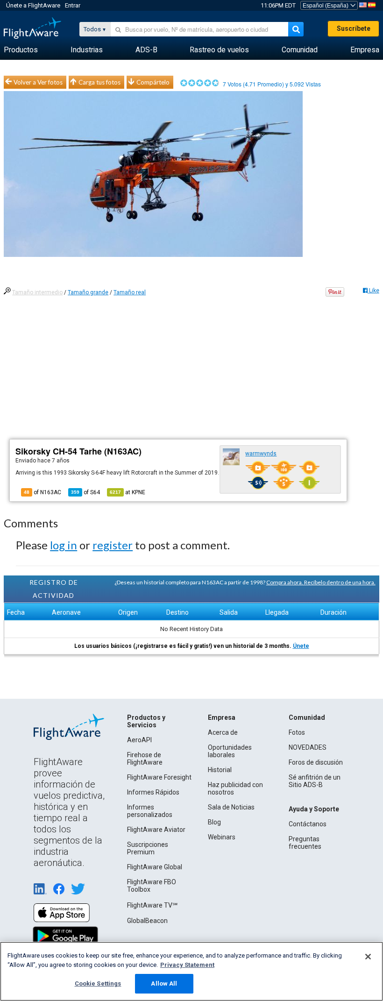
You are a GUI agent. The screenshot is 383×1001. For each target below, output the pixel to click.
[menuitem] (20, 50)
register (112, 545)
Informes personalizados (149, 810)
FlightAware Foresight (159, 777)
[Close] (368, 956)
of (85, 492)
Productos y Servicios (146, 721)
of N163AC (42, 492)
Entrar (72, 5)
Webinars (221, 837)
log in (63, 545)
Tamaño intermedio (37, 292)
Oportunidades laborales (230, 751)
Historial (220, 770)
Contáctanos (307, 824)
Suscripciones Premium (147, 848)
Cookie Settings (98, 983)
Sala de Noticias (231, 807)
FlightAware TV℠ (152, 905)
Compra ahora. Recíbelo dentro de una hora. (321, 582)
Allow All (164, 983)
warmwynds (261, 453)
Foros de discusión (316, 762)
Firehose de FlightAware (145, 758)
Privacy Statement (187, 964)
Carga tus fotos (99, 82)
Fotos (297, 732)
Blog (214, 822)
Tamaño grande (88, 292)
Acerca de (223, 732)
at (127, 492)
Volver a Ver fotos (38, 82)
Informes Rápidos (153, 792)
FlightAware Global (154, 867)
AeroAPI (139, 740)
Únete (301, 646)
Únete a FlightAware (33, 5)
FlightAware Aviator (156, 829)
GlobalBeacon (147, 920)
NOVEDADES (307, 747)
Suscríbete (353, 28)
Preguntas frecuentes (305, 842)
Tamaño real (129, 292)
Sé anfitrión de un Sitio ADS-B (314, 781)
